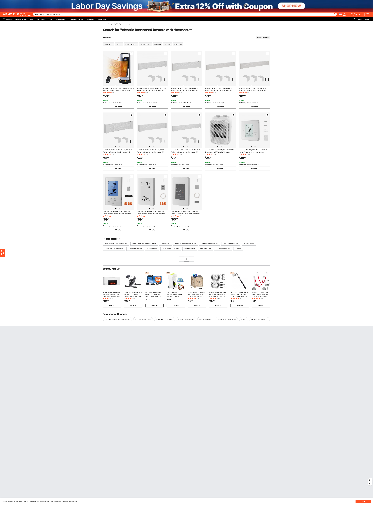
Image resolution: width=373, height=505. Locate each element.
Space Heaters (132, 24)
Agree (363, 501)
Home (104, 24)
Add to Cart (118, 106)
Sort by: (259, 37)
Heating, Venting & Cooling (114, 24)
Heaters (125, 24)
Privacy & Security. (72, 501)
